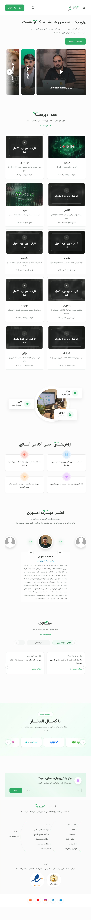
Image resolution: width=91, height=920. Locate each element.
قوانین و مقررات (71, 848)
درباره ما (72, 844)
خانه (73, 829)
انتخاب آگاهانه (45, 848)
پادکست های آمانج (41, 834)
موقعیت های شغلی (41, 829)
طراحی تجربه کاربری (64, 642)
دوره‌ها (72, 834)
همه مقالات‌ (47, 634)
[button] (61, 72)
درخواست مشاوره (75, 41)
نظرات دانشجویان (41, 839)
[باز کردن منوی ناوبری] (84, 7)
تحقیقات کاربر (38, 642)
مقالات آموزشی (43, 844)
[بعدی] (9, 72)
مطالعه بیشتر (77, 669)
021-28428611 (14, 836)
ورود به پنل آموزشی (15, 7)
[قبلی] (60, 552)
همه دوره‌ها (47, 125)
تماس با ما (70, 839)
